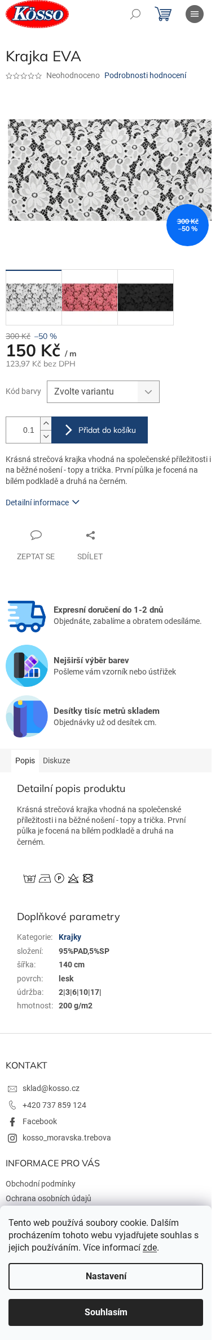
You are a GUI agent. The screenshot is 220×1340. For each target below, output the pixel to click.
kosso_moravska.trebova (67, 1137)
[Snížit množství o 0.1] (45, 436)
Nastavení (106, 1276)
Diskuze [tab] (56, 760)
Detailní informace (37, 502)
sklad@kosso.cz (51, 1088)
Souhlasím (106, 1312)
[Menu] (194, 14)
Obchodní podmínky (41, 1183)
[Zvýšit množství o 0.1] (45, 423)
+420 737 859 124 (54, 1105)
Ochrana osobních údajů (48, 1198)
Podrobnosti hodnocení (145, 75)
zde (150, 1247)
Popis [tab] (25, 760)
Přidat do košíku (107, 430)
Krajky (70, 936)
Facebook (40, 1121)
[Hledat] (135, 14)
